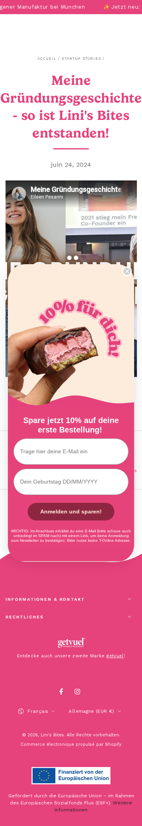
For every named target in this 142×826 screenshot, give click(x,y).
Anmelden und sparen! (71, 511)
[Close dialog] (127, 271)
